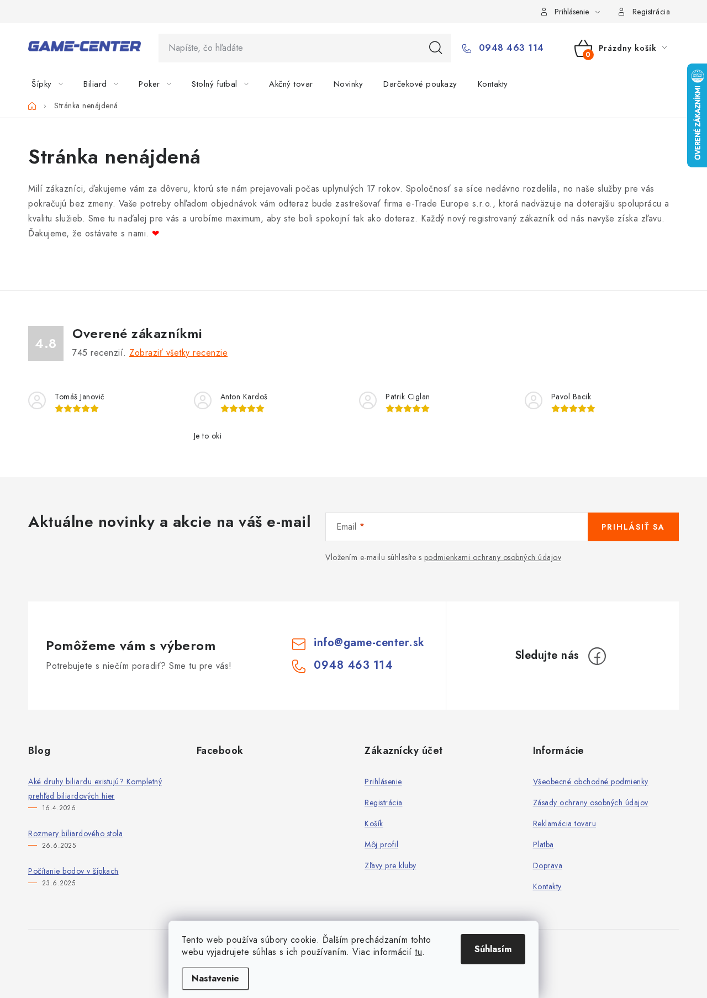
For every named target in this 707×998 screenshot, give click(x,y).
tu (418, 952)
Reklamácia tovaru (565, 823)
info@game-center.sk (369, 643)
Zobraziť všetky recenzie (178, 352)
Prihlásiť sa (633, 526)
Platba (543, 844)
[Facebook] (597, 656)
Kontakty (547, 886)
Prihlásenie (383, 781)
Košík (374, 823)
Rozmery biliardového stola (75, 833)
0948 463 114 (510, 48)
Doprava (548, 865)
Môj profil (381, 844)
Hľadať (435, 48)
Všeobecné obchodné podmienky (590, 781)
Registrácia (651, 11)
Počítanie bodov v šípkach (73, 870)
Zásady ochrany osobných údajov (590, 802)
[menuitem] (54, 84)
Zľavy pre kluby (390, 865)
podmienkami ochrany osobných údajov (493, 557)
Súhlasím (492, 949)
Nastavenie (215, 978)
